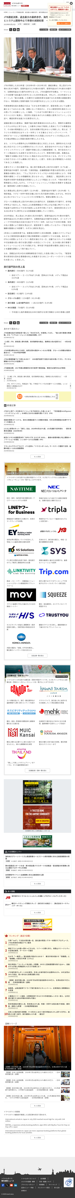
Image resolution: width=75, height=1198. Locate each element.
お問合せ (24, 1190)
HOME (6, 12)
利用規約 (42, 1184)
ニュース (11, 12)
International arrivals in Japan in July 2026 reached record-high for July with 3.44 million (35, 1120)
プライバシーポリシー (28, 1184)
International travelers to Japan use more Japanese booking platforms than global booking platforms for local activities (35, 1132)
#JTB (19, 24)
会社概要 (43, 1178)
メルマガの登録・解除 (28, 1181)
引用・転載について (45, 1181)
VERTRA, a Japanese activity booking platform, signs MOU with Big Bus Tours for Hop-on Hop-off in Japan (37, 1126)
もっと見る (37, 457)
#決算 (33, 24)
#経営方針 (26, 24)
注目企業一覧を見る (37, 656)
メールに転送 (43, 29)
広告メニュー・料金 (27, 1187)
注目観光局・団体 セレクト (18, 675)
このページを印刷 (65, 29)
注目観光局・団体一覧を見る (37, 770)
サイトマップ (53, 1184)
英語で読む (53, 29)
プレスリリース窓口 (44, 1187)
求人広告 (57, 1187)
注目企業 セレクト (14, 473)
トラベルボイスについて (28, 1178)
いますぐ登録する (64, 23)
